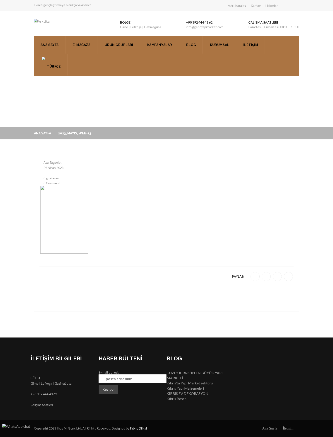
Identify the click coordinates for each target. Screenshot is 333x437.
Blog (191, 45)
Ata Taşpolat (52, 162)
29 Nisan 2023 (53, 168)
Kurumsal (219, 45)
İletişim (250, 45)
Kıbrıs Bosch (176, 398)
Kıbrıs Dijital (138, 428)
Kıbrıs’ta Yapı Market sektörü (189, 383)
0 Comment (51, 183)
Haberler (271, 5)
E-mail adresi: (109, 372)
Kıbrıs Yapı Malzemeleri (185, 388)
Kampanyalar (159, 45)
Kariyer (256, 5)
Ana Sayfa (50, 45)
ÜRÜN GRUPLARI (119, 45)
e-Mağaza (81, 45)
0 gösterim (51, 178)
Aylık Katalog (237, 5)
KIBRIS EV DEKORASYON (187, 393)
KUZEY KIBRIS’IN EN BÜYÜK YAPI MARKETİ (194, 375)
